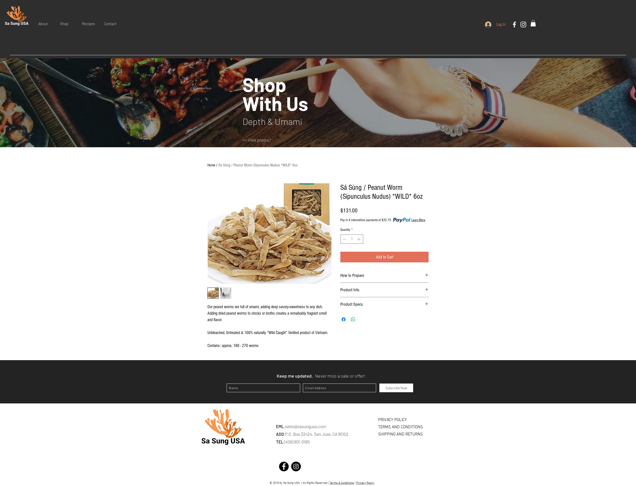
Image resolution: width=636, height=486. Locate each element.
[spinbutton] (351, 239)
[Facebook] (514, 24)
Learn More (418, 220)
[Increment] (359, 239)
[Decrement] (344, 239)
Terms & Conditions (341, 483)
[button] (45, 23)
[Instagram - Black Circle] (296, 466)
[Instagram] (523, 24)
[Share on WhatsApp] (353, 319)
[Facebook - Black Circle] (284, 466)
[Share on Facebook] (344, 319)
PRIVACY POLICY (392, 420)
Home (211, 165)
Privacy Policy (365, 483)
